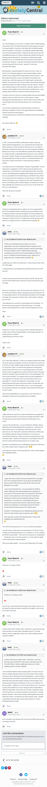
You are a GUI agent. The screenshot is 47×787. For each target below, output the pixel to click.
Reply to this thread (23, 26)
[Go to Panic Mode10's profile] (4, 33)
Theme (12, 779)
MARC (10, 712)
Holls (10, 232)
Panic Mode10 (7, 21)
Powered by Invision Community (23, 784)
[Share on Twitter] (2, 767)
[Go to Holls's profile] (4, 233)
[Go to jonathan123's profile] (4, 137)
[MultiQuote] (3, 129)
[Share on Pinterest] (9, 767)
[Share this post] (43, 34)
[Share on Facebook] (6, 767)
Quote (9, 129)
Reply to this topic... (13, 746)
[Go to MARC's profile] (4, 713)
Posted (14, 34)
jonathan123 (12, 136)
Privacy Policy (23, 779)
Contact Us (33, 779)
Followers (22, 753)
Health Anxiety (26, 21)
